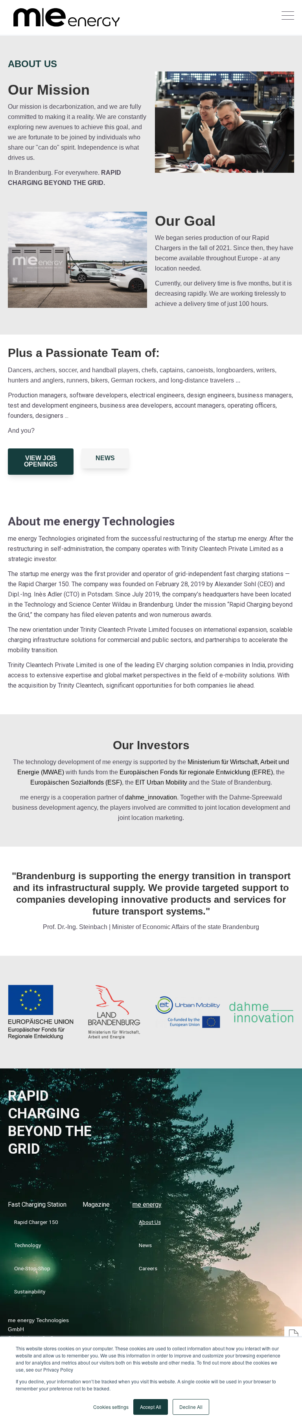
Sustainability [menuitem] (29, 1291)
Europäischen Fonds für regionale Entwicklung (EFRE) (196, 772)
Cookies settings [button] (111, 1406)
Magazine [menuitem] (96, 1204)
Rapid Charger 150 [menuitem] (36, 1222)
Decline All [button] (191, 1406)
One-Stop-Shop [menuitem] (32, 1268)
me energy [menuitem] (147, 1204)
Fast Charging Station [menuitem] (37, 1204)
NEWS (105, 458)
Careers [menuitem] (148, 1268)
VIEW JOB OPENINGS (40, 461)
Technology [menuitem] (27, 1245)
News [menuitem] (145, 1245)
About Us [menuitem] (150, 1222)
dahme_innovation (151, 797)
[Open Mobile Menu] (288, 17)
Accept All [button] (150, 1406)
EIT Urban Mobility (161, 782)
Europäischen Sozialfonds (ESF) (76, 782)
